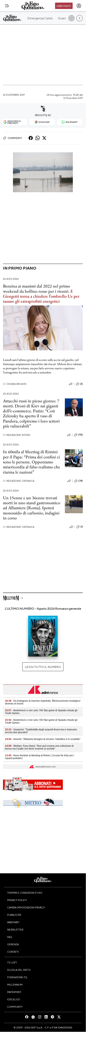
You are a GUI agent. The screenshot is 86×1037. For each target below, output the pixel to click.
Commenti (15, 138)
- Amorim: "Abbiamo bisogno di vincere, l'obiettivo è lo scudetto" (42, 739)
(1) (81, 526)
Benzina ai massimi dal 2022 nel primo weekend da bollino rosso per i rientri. (36, 288)
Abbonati (63, 6)
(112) (80, 434)
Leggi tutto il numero (43, 667)
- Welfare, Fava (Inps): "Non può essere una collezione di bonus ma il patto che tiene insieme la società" (39, 747)
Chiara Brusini (15, 383)
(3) (81, 383)
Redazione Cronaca (18, 480)
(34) (80, 480)
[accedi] (79, 6)
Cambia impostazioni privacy (26, 907)
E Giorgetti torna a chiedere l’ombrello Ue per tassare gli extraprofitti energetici (41, 296)
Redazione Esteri (16, 434)
